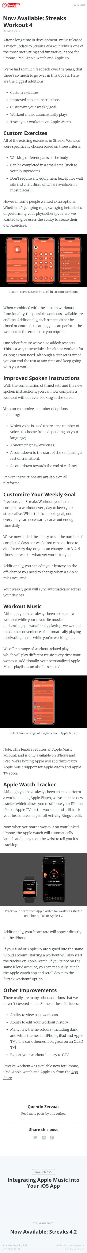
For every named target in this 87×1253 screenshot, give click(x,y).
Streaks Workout (46, 46)
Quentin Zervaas (43, 1106)
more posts (37, 1113)
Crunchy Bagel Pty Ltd (15, 1245)
